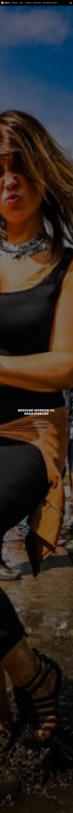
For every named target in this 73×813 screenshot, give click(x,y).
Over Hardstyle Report (49, 2)
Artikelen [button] (14, 2)
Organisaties (37, 2)
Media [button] (21, 2)
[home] (5, 2)
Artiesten (28, 2)
